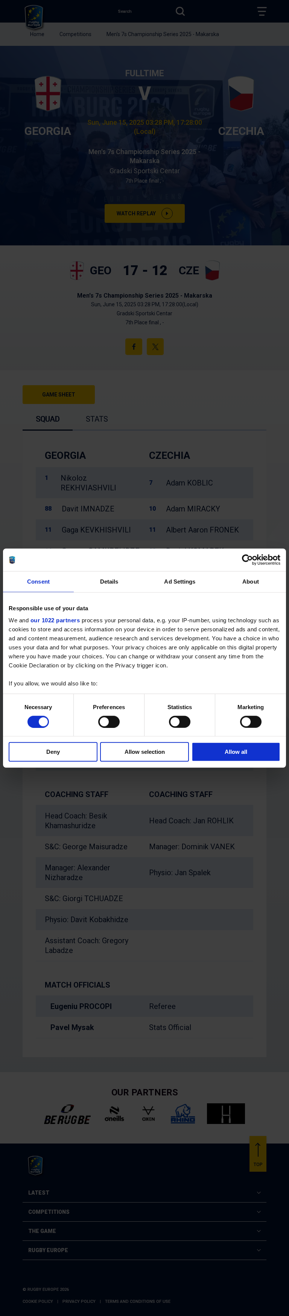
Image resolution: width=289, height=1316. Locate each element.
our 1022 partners (55, 620)
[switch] (109, 722)
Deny (53, 752)
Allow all (236, 752)
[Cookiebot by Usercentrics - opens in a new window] (247, 560)
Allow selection (145, 752)
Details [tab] (109, 581)
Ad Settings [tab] (179, 581)
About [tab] (250, 581)
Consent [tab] (38, 581)
